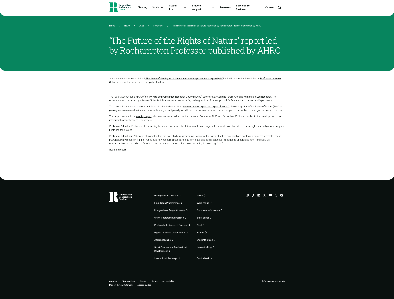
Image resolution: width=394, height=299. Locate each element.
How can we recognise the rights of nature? (206, 106)
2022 (141, 25)
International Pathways (165, 258)
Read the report (117, 149)
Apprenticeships (162, 240)
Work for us (203, 203)
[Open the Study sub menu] (162, 7)
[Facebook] (281, 196)
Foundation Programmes (167, 203)
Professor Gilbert (118, 126)
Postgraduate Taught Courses (169, 210)
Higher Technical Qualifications (169, 232)
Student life (173, 7)
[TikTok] (253, 196)
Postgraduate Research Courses (170, 225)
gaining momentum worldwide (125, 110)
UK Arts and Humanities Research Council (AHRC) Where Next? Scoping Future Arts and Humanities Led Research (210, 96)
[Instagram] (247, 196)
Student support (196, 7)
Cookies (113, 281)
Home (112, 25)
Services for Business (243, 7)
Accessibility (168, 281)
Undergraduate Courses (166, 195)
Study (155, 7)
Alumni (200, 232)
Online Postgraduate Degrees (169, 217)
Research (225, 7)
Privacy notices (128, 281)
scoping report (143, 116)
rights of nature (156, 82)
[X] (264, 196)
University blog (204, 247)
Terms (154, 281)
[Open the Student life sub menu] (185, 7)
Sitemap (143, 281)
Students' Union (205, 240)
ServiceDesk (203, 258)
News (127, 25)
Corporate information (208, 210)
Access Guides (144, 285)
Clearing (142, 7)
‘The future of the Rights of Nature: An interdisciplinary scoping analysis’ (184, 78)
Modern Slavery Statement (121, 285)
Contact (270, 7)
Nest (199, 225)
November (158, 25)
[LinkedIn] (258, 196)
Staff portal (203, 217)
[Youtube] (270, 196)
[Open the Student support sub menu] (213, 7)
